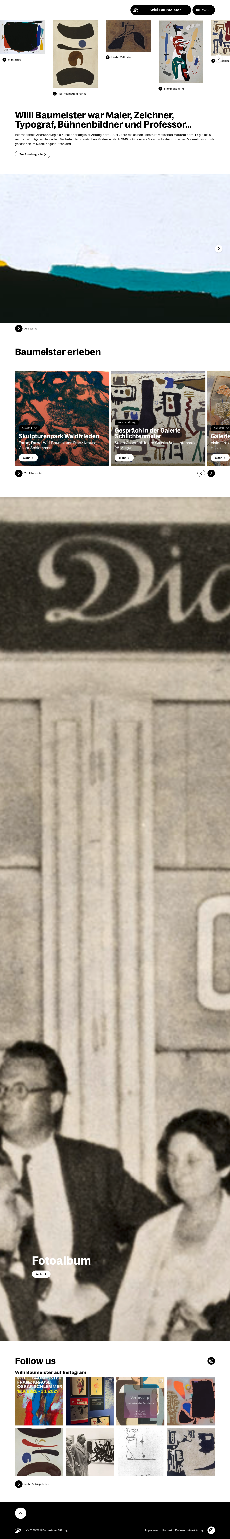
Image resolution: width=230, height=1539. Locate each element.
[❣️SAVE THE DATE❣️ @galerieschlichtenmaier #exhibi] (140, 1401)
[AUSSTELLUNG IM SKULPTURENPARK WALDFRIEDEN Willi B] (39, 1401)
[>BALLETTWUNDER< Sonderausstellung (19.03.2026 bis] (90, 1401)
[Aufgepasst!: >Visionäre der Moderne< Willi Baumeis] (191, 1401)
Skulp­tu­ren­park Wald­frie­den (59, 436)
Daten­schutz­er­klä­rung (189, 1530)
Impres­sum (152, 1530)
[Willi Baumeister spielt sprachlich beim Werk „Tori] (39, 1452)
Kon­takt (167, 1530)
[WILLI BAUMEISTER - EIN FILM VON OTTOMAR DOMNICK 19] (90, 1452)
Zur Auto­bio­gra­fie (31, 154)
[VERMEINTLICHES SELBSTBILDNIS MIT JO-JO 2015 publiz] (140, 1452)
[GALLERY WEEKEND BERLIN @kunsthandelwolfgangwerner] (191, 1452)
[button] (218, 58)
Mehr (26, 457)
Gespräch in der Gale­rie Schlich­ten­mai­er (148, 433)
